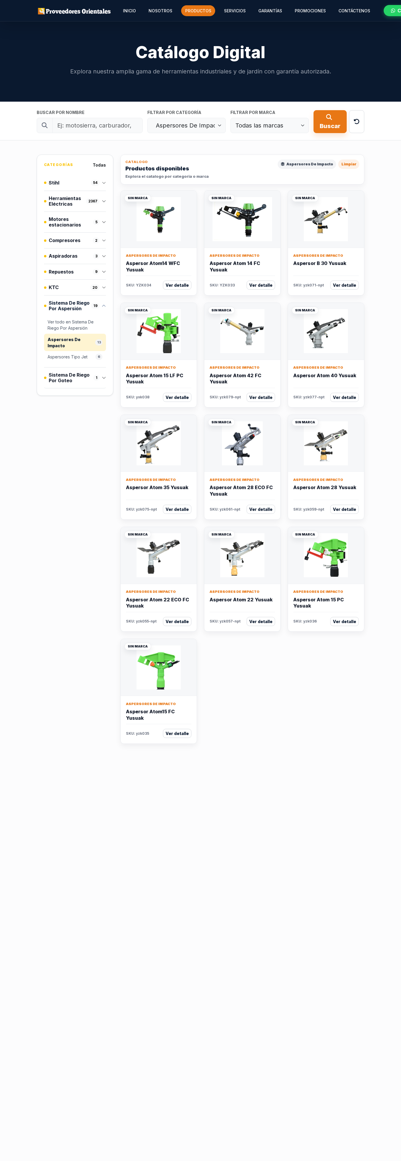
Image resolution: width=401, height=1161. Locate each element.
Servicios (235, 10)
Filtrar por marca (252, 112)
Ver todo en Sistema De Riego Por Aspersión (71, 324)
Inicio (129, 10)
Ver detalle (177, 285)
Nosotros (160, 10)
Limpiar (348, 164)
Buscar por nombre (61, 112)
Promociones (310, 10)
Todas (99, 164)
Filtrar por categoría (174, 112)
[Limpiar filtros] (356, 121)
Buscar (330, 126)
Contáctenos (354, 10)
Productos (198, 10)
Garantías (270, 10)
